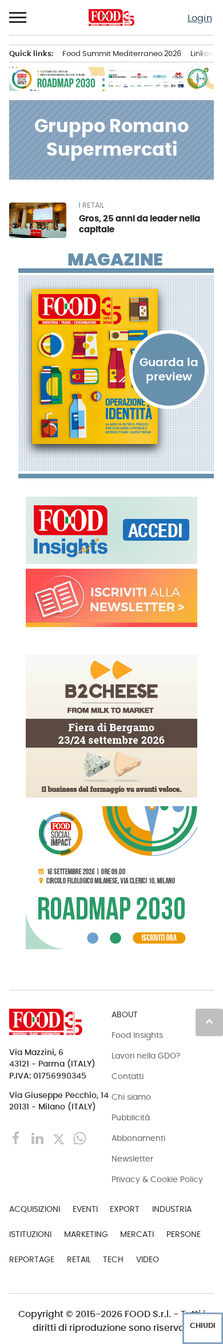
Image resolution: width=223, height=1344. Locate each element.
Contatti (128, 1076)
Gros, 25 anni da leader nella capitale (139, 224)
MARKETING (86, 1234)
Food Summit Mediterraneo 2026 (121, 53)
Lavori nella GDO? (146, 1055)
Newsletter (132, 1158)
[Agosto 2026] (116, 367)
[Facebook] (17, 1137)
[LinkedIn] (38, 1137)
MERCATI (137, 1234)
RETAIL (93, 205)
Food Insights (137, 1035)
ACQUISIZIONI (34, 1209)
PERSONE (183, 1234)
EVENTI (85, 1209)
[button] (18, 18)
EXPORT (125, 1209)
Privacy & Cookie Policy (157, 1179)
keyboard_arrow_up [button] (209, 1021)
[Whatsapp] (80, 1137)
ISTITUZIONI (30, 1234)
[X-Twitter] (59, 1137)
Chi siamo (131, 1097)
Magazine (115, 259)
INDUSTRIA (172, 1209)
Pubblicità (131, 1117)
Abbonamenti (138, 1138)
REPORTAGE (31, 1259)
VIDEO (147, 1259)
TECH (113, 1259)
